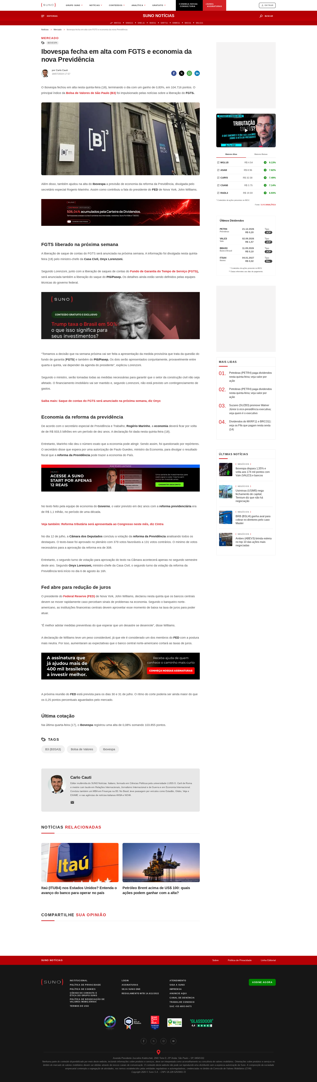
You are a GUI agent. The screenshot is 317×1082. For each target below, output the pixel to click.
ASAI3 (223, 170)
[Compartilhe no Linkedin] (197, 73)
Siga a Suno (177, 985)
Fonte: (265, 205)
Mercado (58, 29)
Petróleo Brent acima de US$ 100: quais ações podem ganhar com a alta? (156, 890)
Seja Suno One (131, 989)
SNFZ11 (117, 23)
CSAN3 (224, 185)
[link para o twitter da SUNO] (154, 1041)
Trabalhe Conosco (182, 1002)
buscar (269, 16)
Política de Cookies (83, 989)
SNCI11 (188, 23)
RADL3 (224, 193)
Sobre (215, 960)
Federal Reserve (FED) (79, 596)
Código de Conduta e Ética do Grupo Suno (83, 994)
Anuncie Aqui (178, 993)
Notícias (45, 29)
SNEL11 (141, 23)
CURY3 (224, 177)
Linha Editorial (268, 960)
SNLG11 (199, 23)
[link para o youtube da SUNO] (173, 1041)
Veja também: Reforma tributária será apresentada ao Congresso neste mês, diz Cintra (102, 524)
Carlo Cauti (80, 777)
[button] (50, 16)
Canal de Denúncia (182, 998)
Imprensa (176, 989)
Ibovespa (52, 43)
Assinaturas (130, 985)
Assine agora (262, 982)
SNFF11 (164, 23)
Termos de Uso (79, 1006)
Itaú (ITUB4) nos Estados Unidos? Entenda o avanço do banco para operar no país (79, 890)
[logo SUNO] (48, 5)
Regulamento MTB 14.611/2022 (140, 993)
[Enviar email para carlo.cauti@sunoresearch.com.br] (72, 802)
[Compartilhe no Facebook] (173, 73)
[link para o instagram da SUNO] (163, 1041)
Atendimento (178, 980)
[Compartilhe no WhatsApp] (189, 73)
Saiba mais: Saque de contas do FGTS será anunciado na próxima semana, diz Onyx (101, 401)
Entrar (269, 5)
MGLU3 (224, 162)
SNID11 (152, 23)
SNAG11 (129, 23)
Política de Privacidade (240, 960)
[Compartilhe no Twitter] (181, 73)
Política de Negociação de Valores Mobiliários (87, 1000)
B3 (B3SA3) (53, 749)
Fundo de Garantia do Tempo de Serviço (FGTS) (164, 271)
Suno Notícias (52, 960)
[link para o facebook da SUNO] (144, 1041)
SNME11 (176, 23)
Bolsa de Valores (82, 749)
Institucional (79, 980)
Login (125, 980)
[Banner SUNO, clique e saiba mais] (120, 215)
